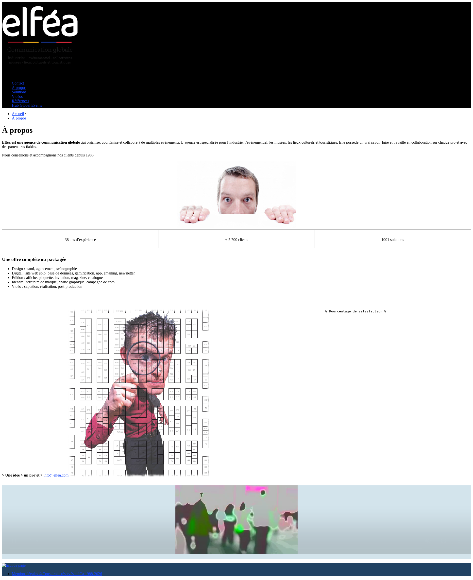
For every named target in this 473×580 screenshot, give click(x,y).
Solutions (19, 92)
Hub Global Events (27, 105)
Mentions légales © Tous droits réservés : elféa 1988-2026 (57, 574)
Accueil (18, 114)
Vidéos (17, 96)
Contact (18, 83)
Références (20, 101)
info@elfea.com (56, 475)
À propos (19, 87)
